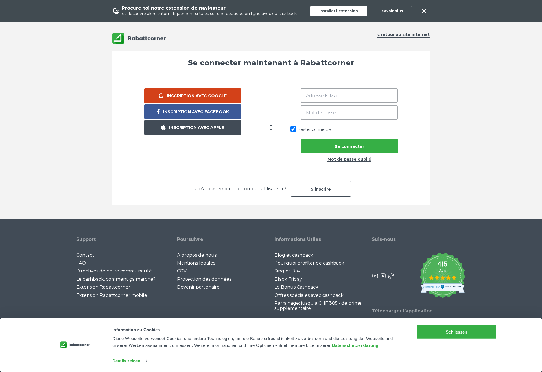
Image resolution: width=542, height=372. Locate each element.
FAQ (81, 263)
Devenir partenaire (198, 287)
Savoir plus (392, 11)
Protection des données (204, 279)
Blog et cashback (293, 255)
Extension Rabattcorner (103, 287)
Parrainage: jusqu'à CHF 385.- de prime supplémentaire (318, 305)
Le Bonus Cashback (296, 287)
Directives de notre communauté (114, 271)
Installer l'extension (338, 11)
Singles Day (287, 271)
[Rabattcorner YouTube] (375, 275)
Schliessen (456, 332)
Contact (85, 255)
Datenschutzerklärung (355, 345)
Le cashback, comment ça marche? (116, 279)
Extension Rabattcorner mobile (111, 295)
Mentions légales (196, 263)
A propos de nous (197, 255)
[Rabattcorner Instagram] (383, 275)
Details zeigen (126, 360)
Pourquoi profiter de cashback (309, 263)
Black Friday (288, 279)
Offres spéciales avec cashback (309, 295)
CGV (182, 271)
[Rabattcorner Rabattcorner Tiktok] (390, 275)
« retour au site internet (403, 34)
